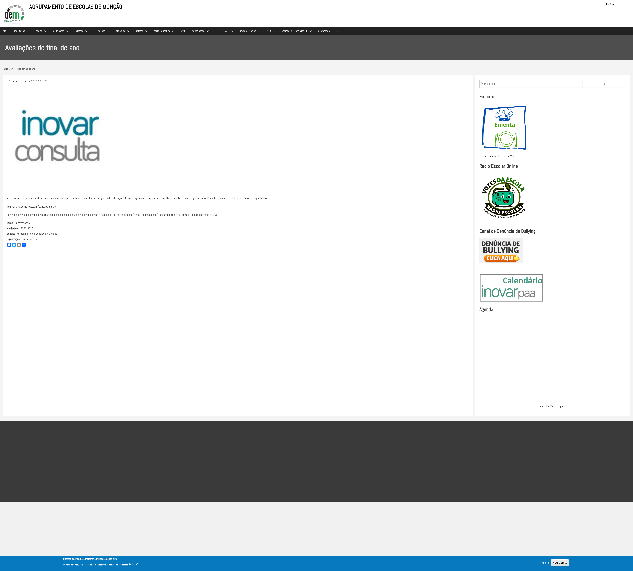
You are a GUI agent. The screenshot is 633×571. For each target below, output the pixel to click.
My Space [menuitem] (611, 4)
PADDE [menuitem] (269, 31)
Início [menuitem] (5, 31)
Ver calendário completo (553, 406)
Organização (13, 239)
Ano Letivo (12, 228)
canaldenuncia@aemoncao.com (284, 473)
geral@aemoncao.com (257, 465)
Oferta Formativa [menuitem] (161, 31)
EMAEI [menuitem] (226, 31)
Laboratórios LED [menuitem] (325, 31)
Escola (10, 233)
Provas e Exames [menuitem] (247, 31)
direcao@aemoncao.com (238, 457)
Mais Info (134, 564)
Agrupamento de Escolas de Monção (75, 7)
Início (5, 68)
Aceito (545, 563)
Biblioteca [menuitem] (78, 31)
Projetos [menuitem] (139, 31)
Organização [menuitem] (19, 31)
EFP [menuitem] (216, 31)
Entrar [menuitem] (624, 4)
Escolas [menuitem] (38, 31)
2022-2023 (27, 228)
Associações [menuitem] (198, 31)
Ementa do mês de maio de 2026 (497, 156)
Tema (10, 223)
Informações (23, 223)
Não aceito (559, 562)
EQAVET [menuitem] (183, 31)
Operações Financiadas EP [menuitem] (295, 31)
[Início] (15, 14)
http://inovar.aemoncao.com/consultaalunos (31, 206)
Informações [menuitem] (99, 31)
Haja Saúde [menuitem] (120, 31)
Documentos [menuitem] (58, 31)
